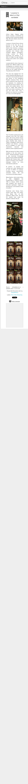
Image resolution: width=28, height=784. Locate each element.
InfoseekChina (14, 292)
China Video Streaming (16, 295)
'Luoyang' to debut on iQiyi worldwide (14, 15)
